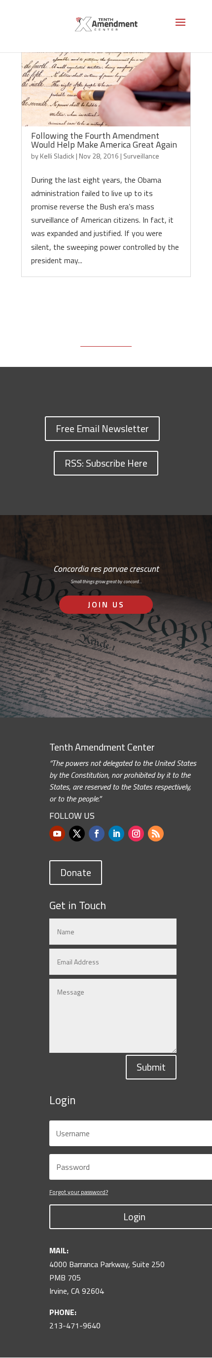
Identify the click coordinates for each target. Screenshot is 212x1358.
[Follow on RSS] (156, 833)
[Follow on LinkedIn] (116, 833)
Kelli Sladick (57, 156)
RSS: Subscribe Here (106, 463)
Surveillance (141, 156)
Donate (75, 872)
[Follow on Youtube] (57, 833)
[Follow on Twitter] (77, 833)
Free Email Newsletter (102, 428)
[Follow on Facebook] (97, 833)
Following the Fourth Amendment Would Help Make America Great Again (104, 140)
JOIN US (106, 604)
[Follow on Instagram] (136, 833)
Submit (151, 1067)
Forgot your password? (78, 1192)
